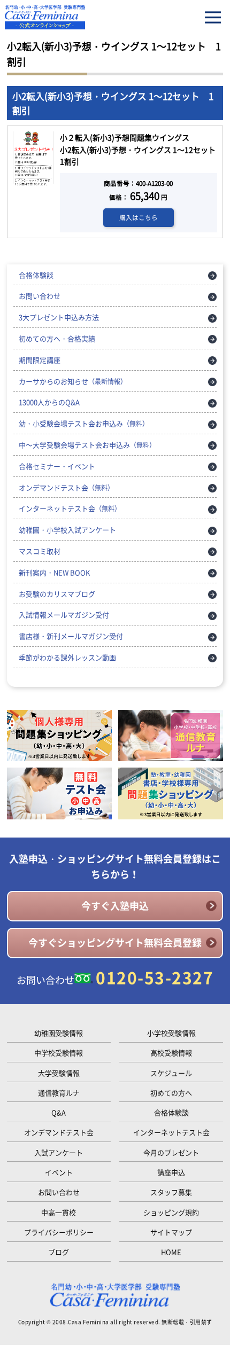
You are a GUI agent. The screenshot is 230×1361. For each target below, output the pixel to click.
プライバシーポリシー (59, 1232)
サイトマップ (171, 1232)
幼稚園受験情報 (58, 1033)
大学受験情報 (59, 1073)
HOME (171, 1252)
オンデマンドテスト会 (66, 487)
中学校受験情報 (58, 1052)
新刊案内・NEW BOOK (54, 572)
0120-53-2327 (154, 977)
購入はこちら (138, 217)
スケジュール (171, 1073)
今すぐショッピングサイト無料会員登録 (115, 942)
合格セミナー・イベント (57, 466)
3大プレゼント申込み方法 (59, 317)
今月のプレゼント (171, 1152)
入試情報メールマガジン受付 (64, 614)
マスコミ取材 (39, 551)
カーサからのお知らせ (73, 381)
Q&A (58, 1112)
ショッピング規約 (171, 1212)
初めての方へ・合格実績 (57, 338)
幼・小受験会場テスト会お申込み (84, 423)
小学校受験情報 (171, 1033)
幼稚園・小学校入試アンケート (67, 530)
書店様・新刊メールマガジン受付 (71, 636)
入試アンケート (58, 1152)
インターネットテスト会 (70, 508)
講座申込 (171, 1172)
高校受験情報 (171, 1052)
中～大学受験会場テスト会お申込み (87, 445)
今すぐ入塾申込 (115, 905)
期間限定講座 (39, 360)
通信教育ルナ (59, 1093)
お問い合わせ (39, 296)
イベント (59, 1172)
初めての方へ (171, 1093)
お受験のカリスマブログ (57, 594)
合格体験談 (36, 275)
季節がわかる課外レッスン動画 (67, 657)
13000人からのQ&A (49, 402)
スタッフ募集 (171, 1192)
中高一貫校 (58, 1212)
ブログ (58, 1252)
